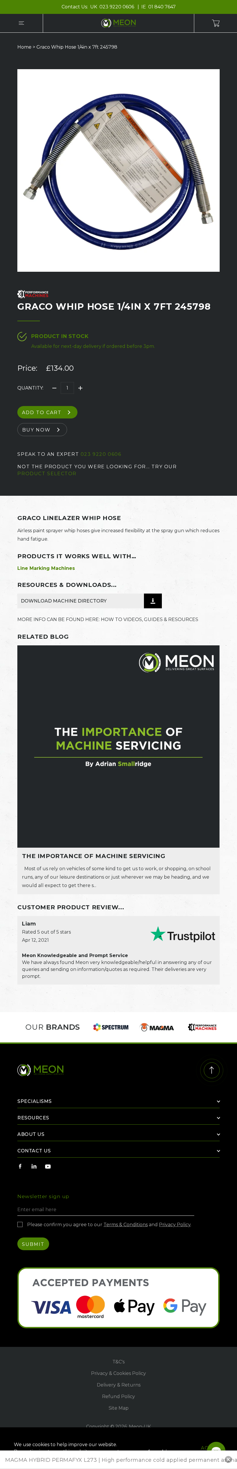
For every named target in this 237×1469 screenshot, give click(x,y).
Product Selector (47, 473)
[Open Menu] (21, 23)
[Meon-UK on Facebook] (20, 1166)
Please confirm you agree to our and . (109, 1224)
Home (24, 47)
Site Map (119, 1408)
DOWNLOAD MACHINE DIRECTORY (64, 601)
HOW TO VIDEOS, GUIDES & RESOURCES (149, 619)
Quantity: (30, 388)
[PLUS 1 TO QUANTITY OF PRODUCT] (80, 388)
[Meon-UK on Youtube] (48, 1166)
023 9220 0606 (117, 7)
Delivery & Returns (118, 1385)
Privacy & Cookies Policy (118, 1373)
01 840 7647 (162, 7)
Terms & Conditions (125, 1224)
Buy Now (36, 430)
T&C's (118, 1362)
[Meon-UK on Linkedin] (34, 1166)
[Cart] (215, 23)
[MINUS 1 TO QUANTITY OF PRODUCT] (54, 388)
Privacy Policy (174, 1224)
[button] (228, 1459)
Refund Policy (118, 1396)
